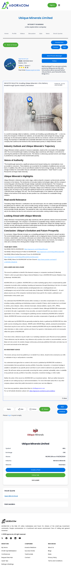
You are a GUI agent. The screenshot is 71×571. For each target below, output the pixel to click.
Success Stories (30, 551)
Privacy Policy (52, 557)
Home (6, 33)
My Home (4, 547)
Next (64, 47)
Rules (49, 554)
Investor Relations (30, 547)
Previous (55, 47)
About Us (51, 547)
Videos (22, 33)
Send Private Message (54, 56)
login (9, 415)
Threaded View (59, 42)
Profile (14, 33)
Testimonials (29, 554)
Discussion (32, 33)
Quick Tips (4, 561)
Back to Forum (12, 45)
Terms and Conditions (55, 561)
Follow (54, 61)
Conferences (5, 554)
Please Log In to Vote (33, 70)
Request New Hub (7, 557)
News (48, 33)
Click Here (62, 465)
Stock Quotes (57, 33)
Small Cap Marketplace (8, 551)
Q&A (40, 33)
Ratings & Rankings (7, 564)
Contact (27, 557)
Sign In (52, 5)
